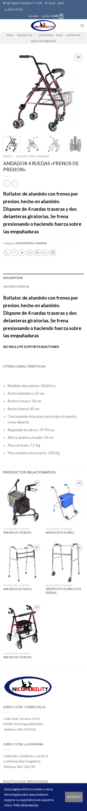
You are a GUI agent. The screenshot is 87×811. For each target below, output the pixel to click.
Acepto (74, 797)
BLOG (59, 35)
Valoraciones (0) (16, 286)
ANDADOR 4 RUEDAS (17, 657)
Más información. (26, 805)
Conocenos (45, 35)
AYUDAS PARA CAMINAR (32, 156)
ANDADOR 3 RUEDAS (17, 532)
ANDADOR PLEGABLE (60, 532)
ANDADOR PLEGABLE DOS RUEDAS (63, 590)
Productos (24, 35)
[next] (77, 93)
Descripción (13, 278)
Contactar (73, 35)
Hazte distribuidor (43, 41)
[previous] (10, 93)
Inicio (10, 35)
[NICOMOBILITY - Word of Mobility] (43, 25)
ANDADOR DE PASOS (17, 589)
